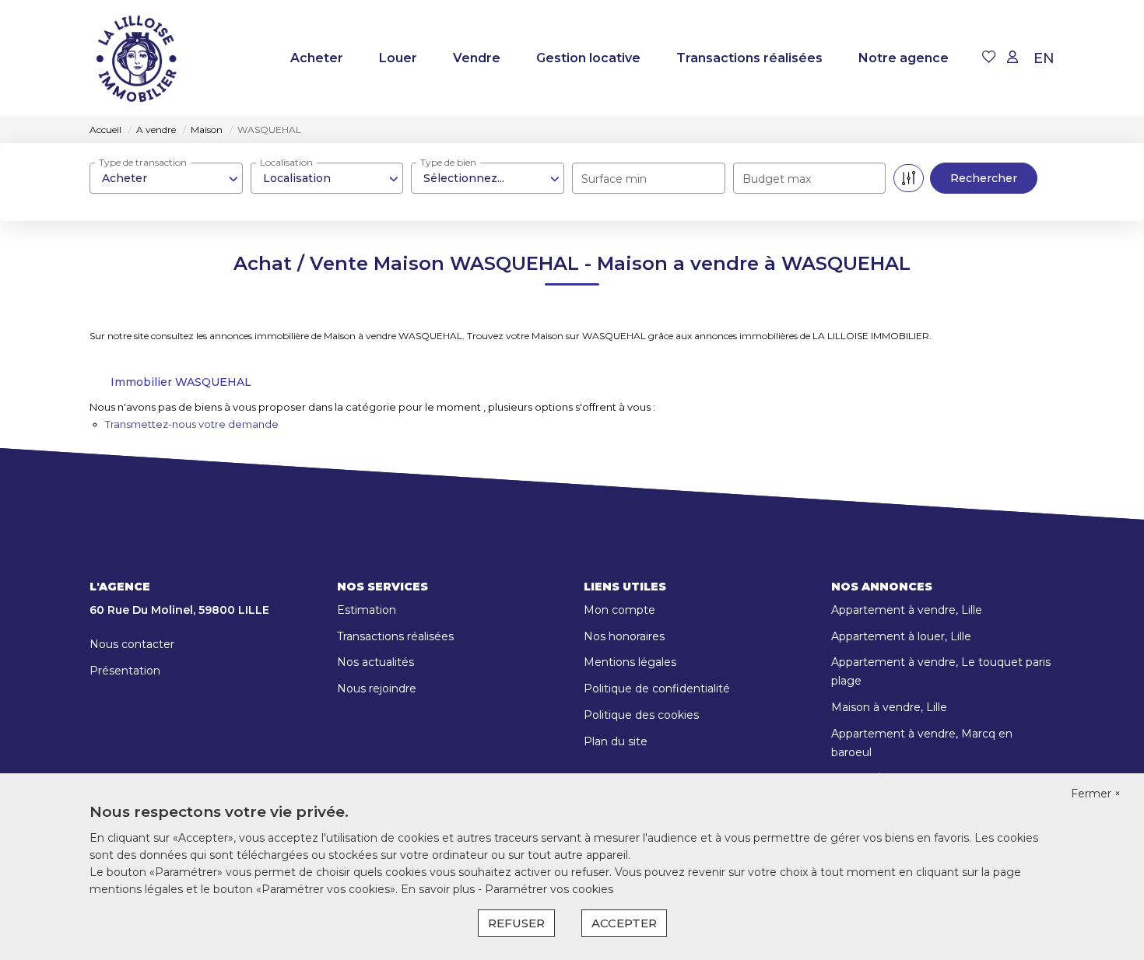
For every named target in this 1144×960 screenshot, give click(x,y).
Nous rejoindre (376, 688)
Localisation (286, 162)
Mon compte (619, 610)
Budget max (776, 179)
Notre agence (903, 58)
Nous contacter (131, 644)
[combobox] (166, 178)
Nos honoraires (624, 636)
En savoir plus (439, 889)
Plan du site (615, 741)
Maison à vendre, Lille (889, 707)
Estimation (366, 610)
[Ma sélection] (989, 57)
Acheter (316, 58)
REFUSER (516, 923)
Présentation (124, 671)
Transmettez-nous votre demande (192, 424)
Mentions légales (630, 662)
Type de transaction (143, 162)
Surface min (614, 179)
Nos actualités (375, 662)
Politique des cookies (641, 715)
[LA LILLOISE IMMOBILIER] (136, 58)
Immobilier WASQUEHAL (181, 382)
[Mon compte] (1012, 57)
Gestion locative (588, 58)
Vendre (476, 58)
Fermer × (1096, 794)
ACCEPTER (624, 923)
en (1044, 58)
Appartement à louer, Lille (901, 636)
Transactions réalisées (749, 58)
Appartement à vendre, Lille (906, 610)
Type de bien (448, 162)
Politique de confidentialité (657, 688)
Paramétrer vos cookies (549, 889)
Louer (398, 58)
